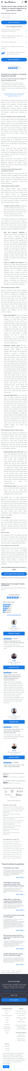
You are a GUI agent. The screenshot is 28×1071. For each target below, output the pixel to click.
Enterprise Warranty (21, 1013)
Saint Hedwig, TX (17, 858)
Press (7, 1013)
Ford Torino (6, 841)
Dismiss (6, 1066)
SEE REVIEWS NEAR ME (14, 615)
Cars (7, 1022)
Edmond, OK (18, 856)
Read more (20, 877)
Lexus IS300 (6, 847)
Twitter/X (7, 1051)
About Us (7, 1011)
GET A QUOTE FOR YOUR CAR (14, 574)
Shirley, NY (18, 854)
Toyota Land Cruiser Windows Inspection (13, 807)
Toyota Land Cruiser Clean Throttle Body (13, 820)
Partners (7, 1030)
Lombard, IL (19, 850)
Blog (7, 1033)
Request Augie (14, 667)
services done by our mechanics (16, 777)
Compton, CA (17, 841)
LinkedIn (7, 1048)
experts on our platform (15, 783)
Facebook (7, 1046)
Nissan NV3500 (6, 854)
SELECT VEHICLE (14, 22)
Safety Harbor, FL (20, 848)
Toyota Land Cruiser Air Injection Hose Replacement (12, 811)
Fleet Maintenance (7, 1015)
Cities (7, 1020)
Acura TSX (5, 845)
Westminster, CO (17, 845)
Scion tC (5, 852)
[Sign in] (26, 2)
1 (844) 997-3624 (7, 991)
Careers (7, 1017)
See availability (14, 59)
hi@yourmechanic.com (19, 991)
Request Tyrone (14, 633)
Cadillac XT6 (6, 856)
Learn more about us (14, 800)
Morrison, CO (17, 847)
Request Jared (14, 757)
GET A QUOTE (14, 1000)
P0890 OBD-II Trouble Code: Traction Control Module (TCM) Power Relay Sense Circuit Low (13, 901)
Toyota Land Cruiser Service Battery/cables (13, 809)
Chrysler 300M (6, 848)
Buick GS (5, 858)
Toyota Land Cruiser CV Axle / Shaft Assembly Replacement (12, 823)
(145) (19, 68)
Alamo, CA (17, 843)
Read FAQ (14, 995)
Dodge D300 (6, 843)
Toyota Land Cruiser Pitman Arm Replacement (11, 833)
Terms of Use (21, 1021)
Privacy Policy (21, 1015)
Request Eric (14, 721)
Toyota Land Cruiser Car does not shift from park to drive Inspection (14, 818)
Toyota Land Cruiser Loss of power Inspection (11, 814)
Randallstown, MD (17, 852)
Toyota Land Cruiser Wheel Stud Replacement (11, 830)
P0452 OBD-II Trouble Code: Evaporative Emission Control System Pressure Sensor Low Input (14, 884)
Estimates (7, 1024)
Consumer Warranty (21, 1011)
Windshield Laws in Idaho (11, 868)
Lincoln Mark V (6, 850)
